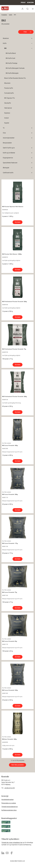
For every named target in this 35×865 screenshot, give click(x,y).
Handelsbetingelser (7, 799)
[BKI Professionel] (5, 8)
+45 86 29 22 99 (9, 788)
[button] (22, 9)
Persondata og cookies (8, 803)
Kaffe (10, 14)
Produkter (4, 14)
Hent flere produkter (17, 765)
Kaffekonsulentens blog (9, 810)
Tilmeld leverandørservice (9, 807)
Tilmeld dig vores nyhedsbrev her (12, 842)
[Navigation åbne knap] (32, 8)
